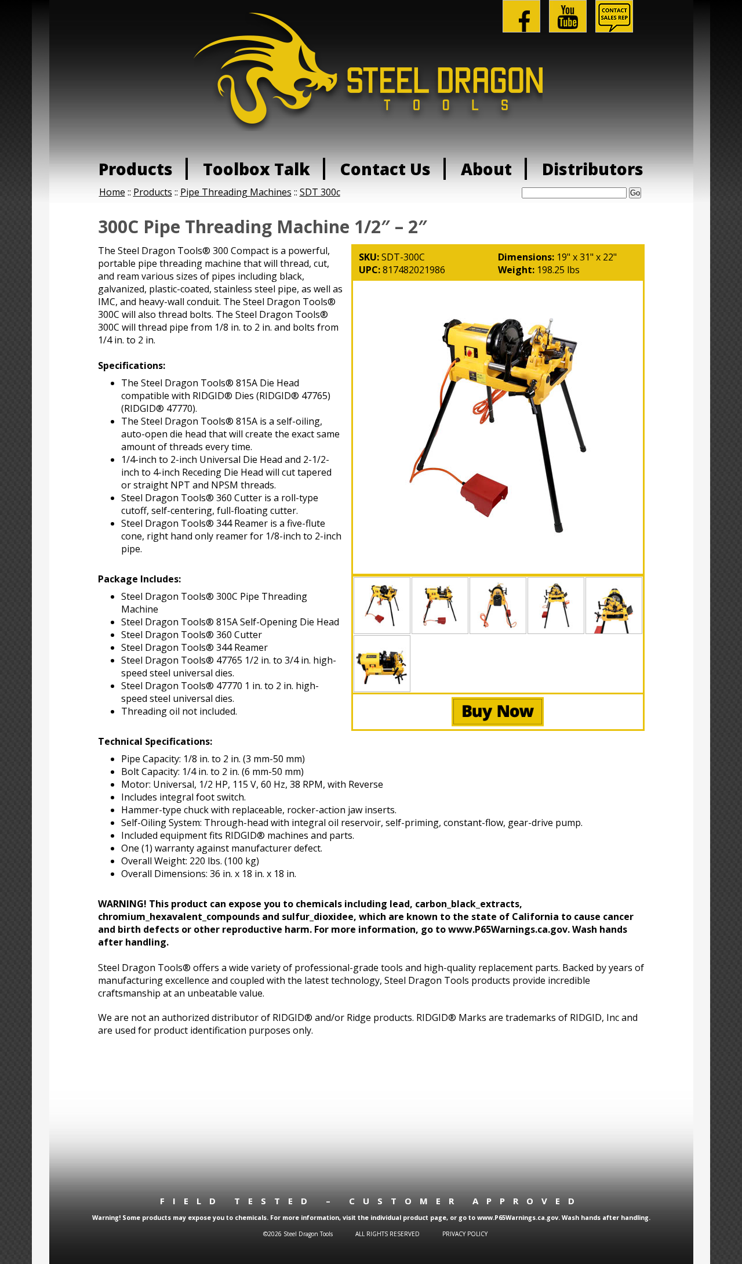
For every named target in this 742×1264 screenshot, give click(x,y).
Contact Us (385, 169)
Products (136, 169)
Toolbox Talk (256, 169)
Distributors (592, 169)
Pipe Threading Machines (236, 192)
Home (112, 192)
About (486, 169)
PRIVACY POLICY (465, 1234)
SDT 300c (320, 192)
